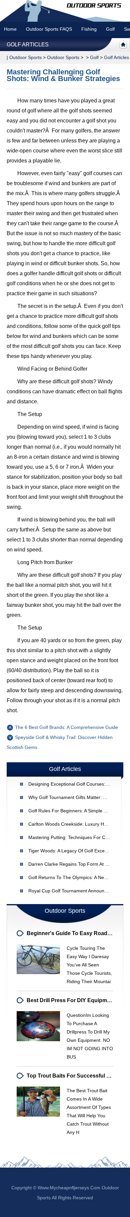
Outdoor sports (25, 57)
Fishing (89, 29)
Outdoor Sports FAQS (49, 29)
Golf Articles (28, 44)
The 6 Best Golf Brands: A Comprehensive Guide (66, 727)
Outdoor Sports (63, 57)
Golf (110, 29)
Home (10, 29)
